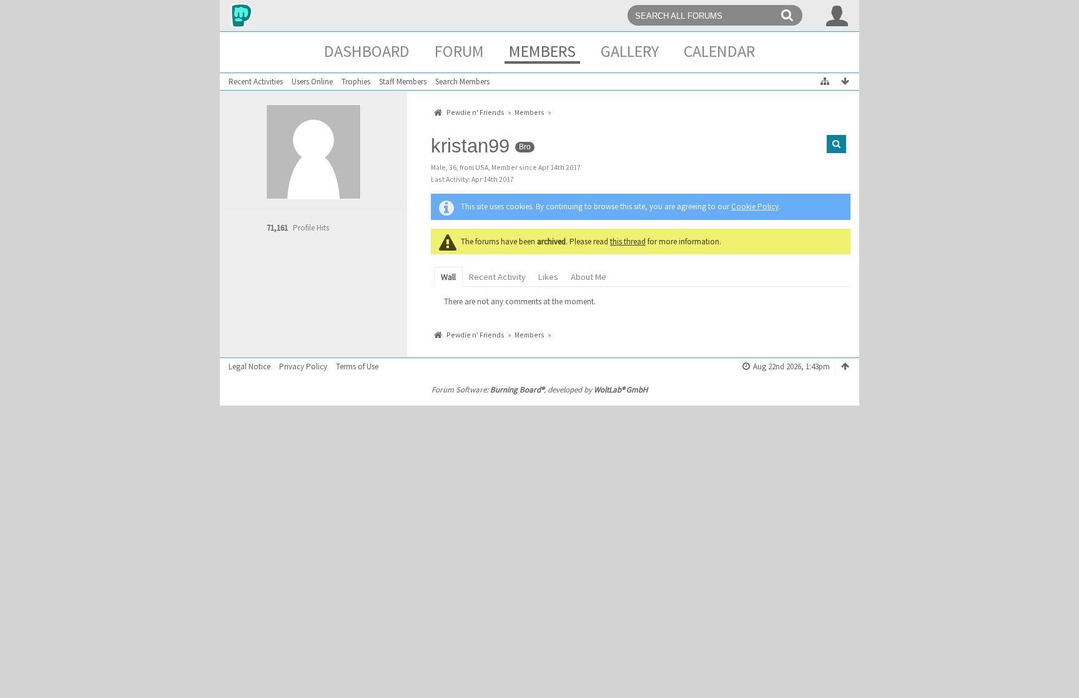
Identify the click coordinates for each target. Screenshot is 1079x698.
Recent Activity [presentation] (497, 276)
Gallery (630, 51)
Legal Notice (249, 366)
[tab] (448, 275)
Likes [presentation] (548, 276)
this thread (628, 241)
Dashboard (367, 51)
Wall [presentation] (448, 276)
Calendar (719, 51)
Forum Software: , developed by (539, 389)
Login (837, 15)
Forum (459, 51)
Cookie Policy (755, 206)
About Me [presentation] (588, 276)
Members (542, 51)
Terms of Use (357, 366)
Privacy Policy (303, 366)
